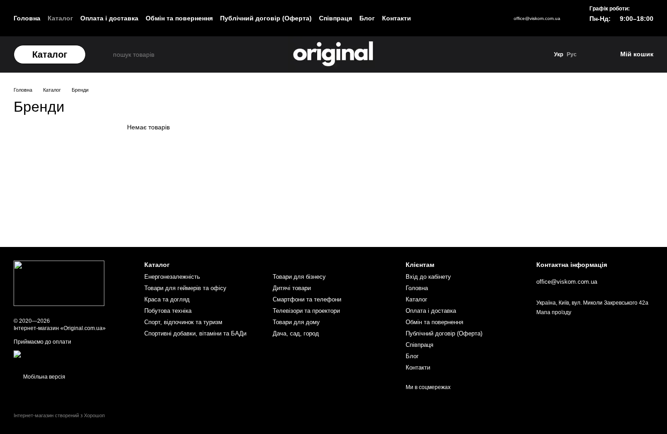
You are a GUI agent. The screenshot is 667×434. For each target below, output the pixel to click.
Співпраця (335, 18)
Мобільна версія (43, 377)
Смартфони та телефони (307, 299)
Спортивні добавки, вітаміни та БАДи (195, 333)
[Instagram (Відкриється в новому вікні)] (426, 18)
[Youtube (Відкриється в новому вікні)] (451, 18)
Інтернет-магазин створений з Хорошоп (59, 415)
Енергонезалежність (172, 276)
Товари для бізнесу (299, 276)
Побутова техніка (167, 310)
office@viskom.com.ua (537, 18)
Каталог (60, 18)
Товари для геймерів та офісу (185, 288)
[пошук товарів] (105, 54)
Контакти (396, 18)
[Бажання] (592, 54)
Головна (27, 18)
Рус (572, 54)
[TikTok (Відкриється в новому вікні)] (439, 18)
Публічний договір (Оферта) (266, 18)
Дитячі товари (292, 288)
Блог (367, 18)
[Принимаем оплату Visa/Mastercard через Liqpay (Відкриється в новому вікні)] (72, 357)
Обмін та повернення (179, 18)
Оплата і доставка (109, 18)
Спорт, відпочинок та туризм (183, 322)
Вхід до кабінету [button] (428, 276)
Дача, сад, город (296, 333)
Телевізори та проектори (306, 310)
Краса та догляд (167, 299)
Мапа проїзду (553, 312)
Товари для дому (296, 322)
